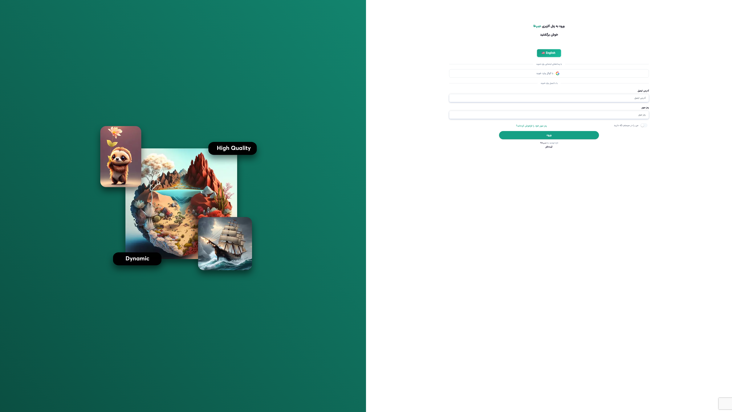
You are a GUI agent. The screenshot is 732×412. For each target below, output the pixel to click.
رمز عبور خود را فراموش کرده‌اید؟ (531, 126)
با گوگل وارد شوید (544, 73)
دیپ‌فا (537, 26)
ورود (549, 135)
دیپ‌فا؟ (543, 143)
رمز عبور (645, 107)
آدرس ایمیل (643, 91)
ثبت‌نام (549, 147)
